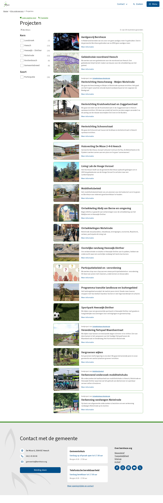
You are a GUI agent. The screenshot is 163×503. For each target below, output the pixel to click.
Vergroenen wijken (92, 352)
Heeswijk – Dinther (33, 50)
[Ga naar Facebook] (117, 467)
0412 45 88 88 (31, 456)
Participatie (29, 77)
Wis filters (26, 30)
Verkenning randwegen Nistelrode (101, 400)
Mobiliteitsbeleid (91, 188)
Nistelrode (29, 55)
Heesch (27, 45)
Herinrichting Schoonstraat (97, 126)
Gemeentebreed (31, 65)
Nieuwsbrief (120, 453)
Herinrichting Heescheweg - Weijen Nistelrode (108, 82)
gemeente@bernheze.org (36, 461)
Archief (117, 462)
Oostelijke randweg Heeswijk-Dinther (102, 248)
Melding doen (40, 470)
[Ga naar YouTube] (134, 467)
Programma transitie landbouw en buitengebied (109, 288)
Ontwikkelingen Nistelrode (101, 78)
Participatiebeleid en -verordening (101, 268)
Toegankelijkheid (122, 456)
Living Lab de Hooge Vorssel (97, 166)
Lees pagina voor (29, 18)
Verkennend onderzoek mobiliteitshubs (104, 375)
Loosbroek (29, 40)
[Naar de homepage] (6, 4)
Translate (44, 18)
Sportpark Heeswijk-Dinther (97, 307)
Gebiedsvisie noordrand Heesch (99, 57)
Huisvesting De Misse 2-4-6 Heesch (101, 146)
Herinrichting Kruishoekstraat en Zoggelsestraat (109, 104)
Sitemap (118, 459)
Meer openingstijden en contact (80, 486)
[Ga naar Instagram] (122, 467)
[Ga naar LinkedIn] (128, 467)
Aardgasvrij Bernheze (93, 37)
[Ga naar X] (140, 467)
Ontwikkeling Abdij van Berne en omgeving (106, 208)
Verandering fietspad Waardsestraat (102, 330)
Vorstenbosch (30, 60)
